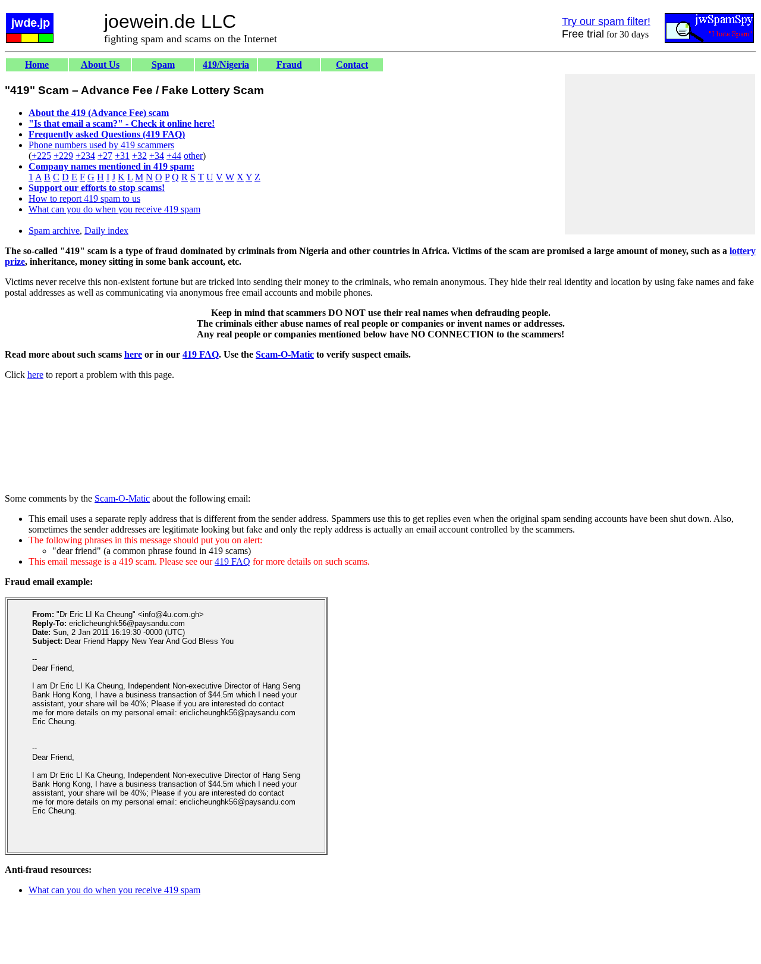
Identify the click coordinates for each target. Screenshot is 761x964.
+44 (173, 156)
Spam (163, 65)
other (193, 156)
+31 (122, 156)
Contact (352, 65)
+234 (85, 156)
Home (37, 65)
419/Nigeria (226, 65)
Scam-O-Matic (285, 354)
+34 (156, 156)
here (133, 354)
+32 (139, 156)
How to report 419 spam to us (84, 198)
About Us (100, 65)
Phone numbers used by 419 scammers (101, 145)
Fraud (289, 65)
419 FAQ (201, 354)
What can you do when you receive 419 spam (114, 209)
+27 (105, 156)
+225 (41, 156)
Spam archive (54, 231)
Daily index (106, 231)
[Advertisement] (660, 154)
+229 (63, 156)
